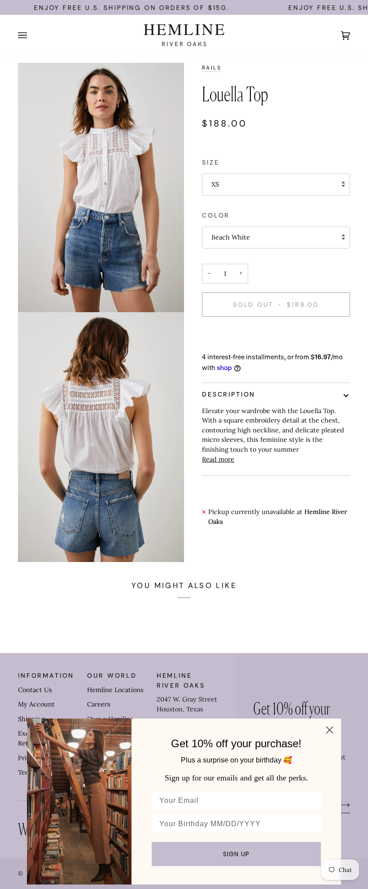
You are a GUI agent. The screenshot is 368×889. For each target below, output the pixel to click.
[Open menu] (31, 35)
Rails (211, 67)
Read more (218, 459)
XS (215, 184)
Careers (98, 704)
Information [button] (46, 675)
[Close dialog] (329, 730)
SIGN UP (236, 854)
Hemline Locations (115, 690)
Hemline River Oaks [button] (181, 680)
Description (228, 394)
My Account (36, 704)
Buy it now (276, 335)
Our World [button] (112, 675)
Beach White (230, 237)
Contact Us (35, 690)
